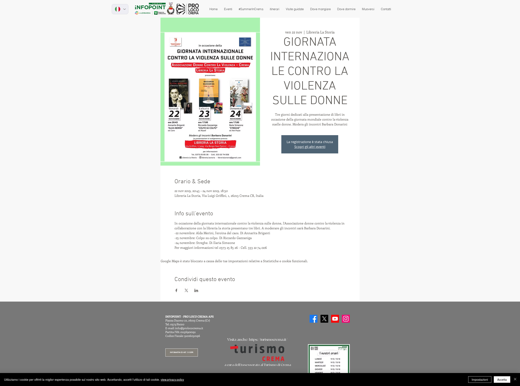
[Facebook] (313, 319)
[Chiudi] (515, 379)
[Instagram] (346, 319)
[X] (324, 319)
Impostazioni (480, 379)
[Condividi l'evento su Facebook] (176, 290)
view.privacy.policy (172, 379)
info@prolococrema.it (189, 328)
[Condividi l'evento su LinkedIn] (196, 290)
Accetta (502, 379)
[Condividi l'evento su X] (186, 290)
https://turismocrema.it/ (268, 339)
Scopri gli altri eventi (309, 146)
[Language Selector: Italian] (120, 9)
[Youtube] (335, 319)
